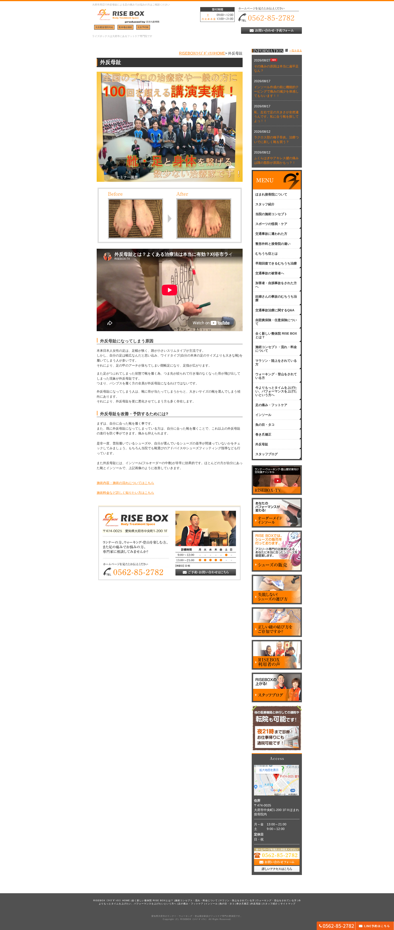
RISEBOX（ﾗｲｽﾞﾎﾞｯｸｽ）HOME (111, 900)
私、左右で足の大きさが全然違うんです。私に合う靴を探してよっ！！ (276, 117)
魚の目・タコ (227, 903)
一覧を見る (295, 50)
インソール (211, 903)
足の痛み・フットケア (190, 903)
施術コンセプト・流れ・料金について (196, 900)
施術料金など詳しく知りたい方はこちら (125, 492)
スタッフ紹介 (270, 903)
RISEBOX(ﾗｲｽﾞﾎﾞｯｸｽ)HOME (202, 53)
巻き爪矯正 (242, 903)
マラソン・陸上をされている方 (237, 900)
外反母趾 (256, 903)
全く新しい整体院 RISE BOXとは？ (152, 900)
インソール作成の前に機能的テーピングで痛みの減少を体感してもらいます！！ (276, 91)
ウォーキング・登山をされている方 (277, 900)
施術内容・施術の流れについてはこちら (125, 483)
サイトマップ (288, 903)
